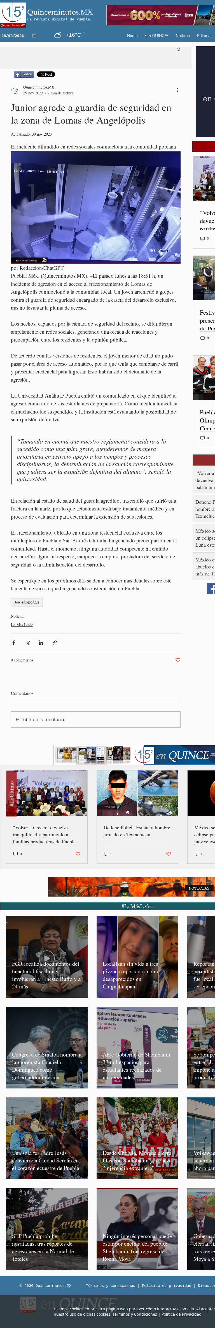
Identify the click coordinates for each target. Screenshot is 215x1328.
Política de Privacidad (182, 1314)
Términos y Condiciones (135, 1314)
